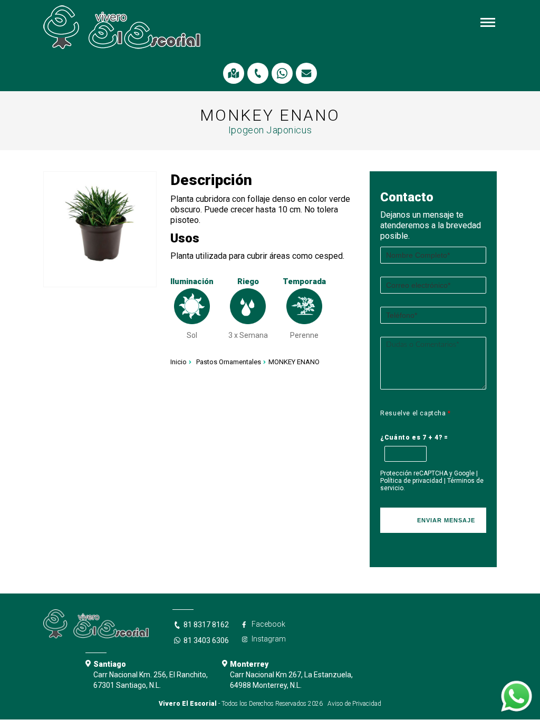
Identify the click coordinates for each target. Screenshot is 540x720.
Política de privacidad (411, 480)
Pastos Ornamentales (228, 362)
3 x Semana (248, 335)
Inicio (178, 362)
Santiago (109, 664)
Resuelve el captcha (415, 413)
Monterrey (249, 664)
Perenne (304, 335)
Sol (192, 335)
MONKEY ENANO (294, 362)
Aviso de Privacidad (354, 703)
